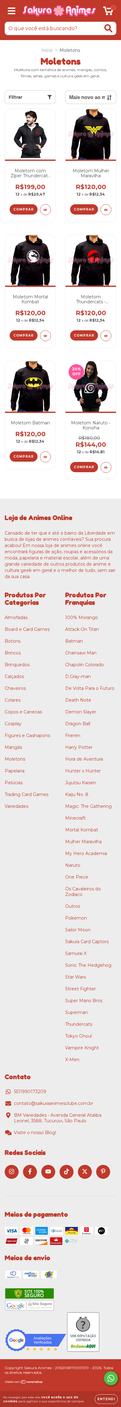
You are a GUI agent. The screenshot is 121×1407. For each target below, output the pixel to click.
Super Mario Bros (83, 1000)
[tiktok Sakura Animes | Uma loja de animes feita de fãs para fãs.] (67, 1172)
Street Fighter (80, 989)
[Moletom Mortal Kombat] (45, 335)
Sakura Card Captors (87, 941)
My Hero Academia (86, 853)
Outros (72, 906)
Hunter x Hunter (83, 771)
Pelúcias (14, 782)
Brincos (13, 653)
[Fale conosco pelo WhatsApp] (111, 1378)
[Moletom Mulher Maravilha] (106, 209)
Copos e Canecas (23, 712)
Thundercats (78, 1024)
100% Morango (81, 617)
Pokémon (76, 918)
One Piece (76, 877)
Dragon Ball (77, 723)
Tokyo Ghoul (78, 1036)
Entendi (106, 1399)
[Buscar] (108, 28)
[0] (108, 12)
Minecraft (75, 818)
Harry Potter (78, 747)
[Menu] (12, 11)
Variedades (16, 806)
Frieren (72, 735)
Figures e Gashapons (27, 735)
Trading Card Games (26, 794)
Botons (12, 641)
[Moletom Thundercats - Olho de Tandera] (106, 335)
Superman (76, 1012)
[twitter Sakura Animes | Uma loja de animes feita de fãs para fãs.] (85, 1172)
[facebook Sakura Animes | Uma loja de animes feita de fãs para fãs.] (30, 1172)
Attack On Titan (82, 629)
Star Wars (75, 977)
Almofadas (16, 617)
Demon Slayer (80, 712)
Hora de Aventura (84, 759)
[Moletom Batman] (45, 456)
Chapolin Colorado (84, 664)
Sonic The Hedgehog (88, 965)
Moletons (15, 759)
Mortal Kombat (81, 830)
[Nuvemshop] (24, 1382)
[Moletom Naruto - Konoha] (106, 467)
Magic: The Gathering (88, 806)
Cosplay (13, 723)
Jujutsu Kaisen (80, 782)
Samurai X (76, 953)
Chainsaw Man (80, 653)
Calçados (14, 676)
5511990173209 (30, 1091)
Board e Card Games (27, 629)
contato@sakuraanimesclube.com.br (53, 1103)
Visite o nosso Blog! (35, 1132)
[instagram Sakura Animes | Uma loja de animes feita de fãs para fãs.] (12, 1172)
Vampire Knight (82, 1048)
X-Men (72, 1059)
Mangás (13, 747)
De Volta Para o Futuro (89, 688)
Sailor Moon (78, 930)
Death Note (78, 700)
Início (47, 50)
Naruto (72, 865)
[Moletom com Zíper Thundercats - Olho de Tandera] (45, 209)
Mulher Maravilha (83, 841)
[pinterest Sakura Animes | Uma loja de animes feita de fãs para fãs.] (103, 1172)
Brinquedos (17, 664)
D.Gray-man (78, 676)
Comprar (23, 209)
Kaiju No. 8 (76, 794)
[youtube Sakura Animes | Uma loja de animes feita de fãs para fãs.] (48, 1172)
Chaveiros (15, 688)
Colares (12, 700)
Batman (74, 641)
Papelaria (15, 771)
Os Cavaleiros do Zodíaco (83, 891)
